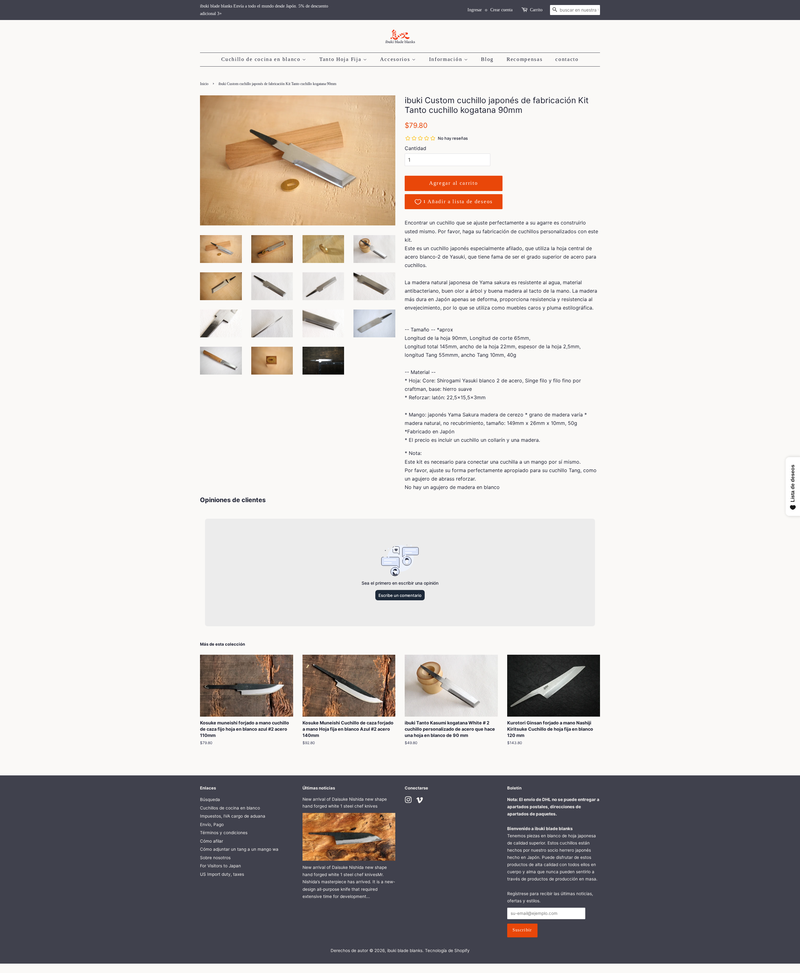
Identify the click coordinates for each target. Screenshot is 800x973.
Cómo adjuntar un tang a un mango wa (239, 849)
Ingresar (475, 10)
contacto (567, 59)
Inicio (204, 84)
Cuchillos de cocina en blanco (230, 807)
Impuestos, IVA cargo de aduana (232, 816)
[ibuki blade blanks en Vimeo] (419, 801)
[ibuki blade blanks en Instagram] (408, 801)
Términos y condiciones (224, 832)
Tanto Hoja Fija (341, 59)
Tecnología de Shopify (447, 950)
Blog (487, 59)
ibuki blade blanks (404, 950)
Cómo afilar (211, 841)
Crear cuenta (501, 10)
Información (446, 59)
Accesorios (396, 59)
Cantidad (415, 148)
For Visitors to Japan (220, 865)
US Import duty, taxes (222, 874)
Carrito (536, 10)
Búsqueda (210, 799)
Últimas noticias (318, 787)
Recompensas (525, 59)
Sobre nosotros (215, 857)
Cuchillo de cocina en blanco (261, 59)
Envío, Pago (212, 824)
